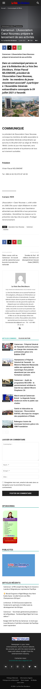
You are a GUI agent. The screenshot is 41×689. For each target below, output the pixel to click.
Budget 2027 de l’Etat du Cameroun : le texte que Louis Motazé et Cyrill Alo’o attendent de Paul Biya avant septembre (20, 623)
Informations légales (26, 678)
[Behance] (6, 667)
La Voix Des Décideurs (10, 40)
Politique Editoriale (12, 678)
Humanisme (19, 26)
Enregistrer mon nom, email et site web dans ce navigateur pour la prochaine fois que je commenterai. (20, 484)
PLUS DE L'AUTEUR (24, 338)
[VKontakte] (35, 667)
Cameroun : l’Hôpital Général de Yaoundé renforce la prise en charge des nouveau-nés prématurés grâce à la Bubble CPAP (26, 349)
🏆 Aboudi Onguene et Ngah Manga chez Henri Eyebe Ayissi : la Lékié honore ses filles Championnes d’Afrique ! (19, 596)
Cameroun (30, 227)
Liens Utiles (20, 682)
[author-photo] (20, 283)
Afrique (5, 414)
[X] (9, 47)
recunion (5, 229)
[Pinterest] (14, 47)
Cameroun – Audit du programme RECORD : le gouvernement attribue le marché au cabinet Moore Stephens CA (25, 385)
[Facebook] (4, 47)
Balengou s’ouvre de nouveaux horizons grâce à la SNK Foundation (26, 424)
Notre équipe (25, 680)
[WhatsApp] (19, 47)
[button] (3, 3)
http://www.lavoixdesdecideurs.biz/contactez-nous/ (20, 289)
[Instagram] (17, 666)
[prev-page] (3, 432)
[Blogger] (20, 328)
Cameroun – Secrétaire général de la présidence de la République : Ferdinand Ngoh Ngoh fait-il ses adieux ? (20, 614)
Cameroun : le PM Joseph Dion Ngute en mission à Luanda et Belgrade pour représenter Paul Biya (20, 588)
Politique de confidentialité (11, 680)
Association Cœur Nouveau (16, 227)
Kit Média (34, 680)
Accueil (3, 8)
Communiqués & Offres (15, 8)
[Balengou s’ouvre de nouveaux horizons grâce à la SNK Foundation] (7, 424)
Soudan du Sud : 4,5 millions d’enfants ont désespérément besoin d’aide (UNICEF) (30, 258)
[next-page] (7, 432)
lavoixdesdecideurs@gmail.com (20, 660)
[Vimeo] (29, 667)
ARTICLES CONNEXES (9, 338)
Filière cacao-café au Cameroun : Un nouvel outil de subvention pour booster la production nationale (11, 260)
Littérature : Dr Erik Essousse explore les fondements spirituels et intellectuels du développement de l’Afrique (17, 605)
